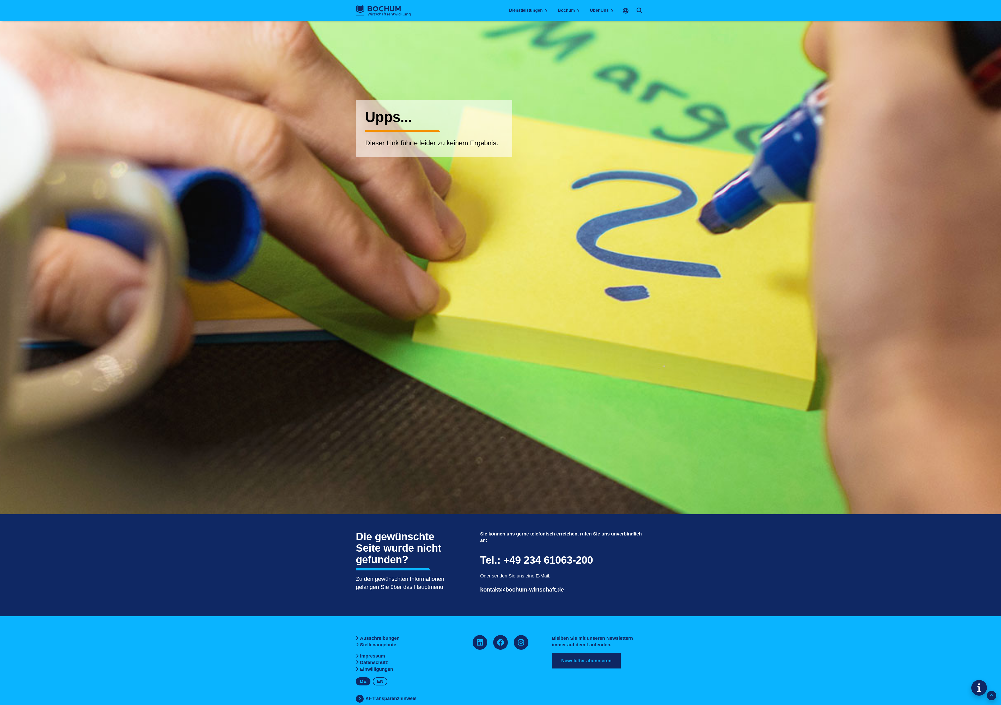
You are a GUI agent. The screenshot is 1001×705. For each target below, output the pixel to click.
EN (380, 681)
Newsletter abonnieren (586, 660)
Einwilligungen (376, 669)
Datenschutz (374, 662)
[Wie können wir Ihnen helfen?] (979, 688)
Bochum (566, 10)
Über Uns (599, 10)
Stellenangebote (378, 644)
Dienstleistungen (526, 10)
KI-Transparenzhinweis (391, 698)
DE (363, 681)
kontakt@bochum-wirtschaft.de (522, 589)
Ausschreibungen (380, 638)
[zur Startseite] (383, 10)
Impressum (372, 656)
